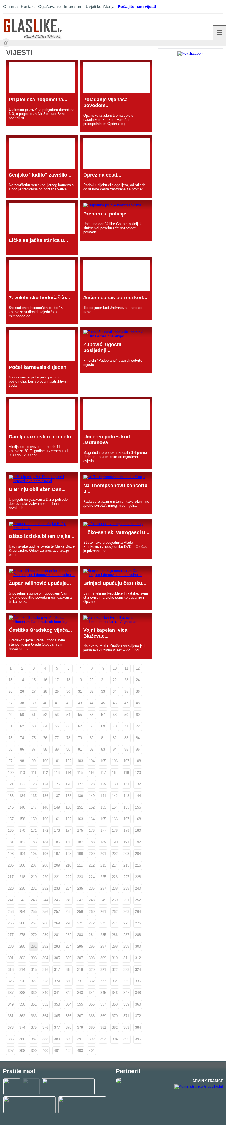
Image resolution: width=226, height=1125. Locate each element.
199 (80, 854)
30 (68, 691)
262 (115, 912)
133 (11, 796)
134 (22, 796)
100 (45, 761)
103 (80, 761)
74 (22, 738)
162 (68, 819)
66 (68, 726)
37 (10, 703)
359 (126, 1004)
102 (68, 761)
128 (92, 784)
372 (138, 1016)
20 (91, 680)
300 (138, 946)
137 (57, 796)
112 (45, 773)
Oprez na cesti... (102, 175)
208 (45, 865)
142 (115, 796)
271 (80, 923)
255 (34, 912)
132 (138, 784)
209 (57, 865)
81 (103, 738)
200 (92, 854)
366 (68, 1016)
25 (10, 691)
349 (11, 1004)
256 (45, 912)
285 (103, 935)
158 (22, 819)
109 (11, 773)
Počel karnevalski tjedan (37, 367)
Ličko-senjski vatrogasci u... (116, 532)
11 (126, 668)
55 (80, 715)
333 (103, 981)
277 (11, 935)
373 (11, 1027)
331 (80, 981)
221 (57, 877)
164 (92, 819)
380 (92, 1027)
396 (138, 1039)
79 (80, 738)
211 (80, 865)
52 (45, 715)
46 (115, 703)
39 (34, 703)
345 (103, 993)
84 (138, 738)
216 (138, 865)
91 (80, 749)
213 (103, 865)
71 (126, 726)
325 (11, 981)
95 (126, 749)
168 (138, 819)
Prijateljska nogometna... (38, 99)
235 (80, 888)
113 (57, 773)
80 (91, 738)
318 (68, 969)
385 (11, 1039)
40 (45, 703)
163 (80, 819)
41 (57, 703)
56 (91, 715)
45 (103, 703)
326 (22, 981)
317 (57, 969)
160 (45, 819)
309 (103, 958)
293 (57, 946)
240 (138, 888)
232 (45, 888)
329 (57, 981)
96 (138, 749)
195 (34, 854)
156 (138, 807)
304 (45, 958)
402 (68, 1051)
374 (22, 1027)
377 (57, 1027)
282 (68, 935)
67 (80, 726)
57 (103, 715)
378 (68, 1027)
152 (92, 807)
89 (57, 749)
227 (126, 877)
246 (68, 900)
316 (45, 969)
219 (34, 877)
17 (57, 680)
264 (138, 912)
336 (138, 981)
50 (22, 715)
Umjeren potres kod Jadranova (106, 439)
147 (34, 807)
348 (138, 993)
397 (11, 1051)
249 (103, 900)
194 (22, 854)
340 (45, 993)
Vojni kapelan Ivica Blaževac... (105, 633)
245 (57, 900)
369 (103, 1016)
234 (68, 888)
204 (138, 854)
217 (11, 877)
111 (33, 773)
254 (22, 912)
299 (126, 946)
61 (10, 726)
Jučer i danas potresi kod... (115, 297)
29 (57, 691)
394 (115, 1039)
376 (45, 1027)
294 (68, 946)
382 (115, 1027)
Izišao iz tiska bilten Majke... (41, 536)
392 (92, 1039)
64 (45, 726)
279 (34, 935)
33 (103, 691)
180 (138, 830)
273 (103, 923)
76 (45, 738)
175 (80, 830)
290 (22, 946)
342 (68, 993)
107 (126, 761)
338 (22, 993)
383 (126, 1027)
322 (115, 969)
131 (126, 784)
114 (68, 773)
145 (11, 807)
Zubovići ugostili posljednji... (103, 347)
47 (126, 703)
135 (34, 796)
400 (45, 1051)
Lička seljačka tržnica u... (38, 240)
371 (126, 1016)
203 (126, 854)
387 (34, 1039)
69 (103, 726)
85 (10, 749)
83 (126, 738)
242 (22, 900)
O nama (10, 6)
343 (80, 993)
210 (68, 865)
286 (115, 935)
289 (11, 946)
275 (126, 923)
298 (115, 946)
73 (10, 738)
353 (57, 1004)
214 (115, 865)
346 (115, 993)
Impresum (73, 6)
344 (92, 993)
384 (138, 1027)
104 (92, 761)
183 (34, 842)
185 (57, 842)
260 (92, 912)
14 (22, 680)
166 (115, 819)
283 (80, 935)
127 (80, 784)
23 (126, 680)
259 (80, 912)
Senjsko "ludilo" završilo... (40, 175)
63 (34, 726)
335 (126, 981)
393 (103, 1039)
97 (10, 761)
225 (103, 877)
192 (138, 842)
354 (68, 1004)
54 (68, 715)
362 (22, 1016)
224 (92, 877)
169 (11, 830)
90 (68, 749)
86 (22, 749)
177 (103, 830)
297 (103, 946)
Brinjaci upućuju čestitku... (114, 583)
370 (115, 1016)
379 (80, 1027)
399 (34, 1051)
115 (80, 773)
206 (22, 865)
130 (115, 784)
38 (22, 703)
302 (22, 958)
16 (45, 680)
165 (103, 819)
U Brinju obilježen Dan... (37, 489)
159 (34, 819)
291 (34, 946)
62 (22, 726)
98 (22, 761)
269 (57, 923)
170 (22, 830)
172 (45, 830)
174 (68, 830)
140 (92, 796)
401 (57, 1051)
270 (68, 923)
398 (22, 1051)
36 (138, 691)
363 (34, 1016)
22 (115, 680)
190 (115, 842)
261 (103, 912)
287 (126, 935)
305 (57, 958)
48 (138, 703)
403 (80, 1051)
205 (11, 865)
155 (126, 807)
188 (92, 842)
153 (103, 807)
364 (45, 1016)
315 (34, 969)
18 (68, 680)
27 (34, 691)
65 (57, 726)
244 (45, 900)
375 (34, 1027)
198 (68, 854)
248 (92, 900)
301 (11, 958)
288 (138, 935)
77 (57, 738)
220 (45, 877)
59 (126, 715)
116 (91, 773)
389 (57, 1039)
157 (11, 819)
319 (80, 969)
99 (34, 761)
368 (92, 1016)
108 (138, 761)
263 (126, 912)
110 (22, 773)
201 (103, 854)
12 (138, 668)
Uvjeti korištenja (100, 6)
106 (115, 761)
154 (115, 807)
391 (80, 1039)
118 (114, 773)
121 (11, 784)
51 (34, 715)
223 (80, 877)
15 (34, 680)
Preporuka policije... (106, 214)
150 (68, 807)
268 (45, 923)
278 (22, 935)
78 (68, 738)
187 (80, 842)
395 (126, 1039)
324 (138, 969)
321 (103, 969)
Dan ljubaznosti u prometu (40, 436)
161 (57, 819)
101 (57, 761)
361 (11, 1016)
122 (22, 784)
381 (103, 1027)
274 (115, 923)
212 (92, 865)
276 (138, 923)
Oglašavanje (49, 6)
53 (57, 715)
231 (34, 888)
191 (126, 842)
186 (68, 842)
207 (34, 865)
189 (103, 842)
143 (126, 796)
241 (11, 900)
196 (45, 854)
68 (91, 726)
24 (138, 680)
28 (45, 691)
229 (11, 888)
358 (115, 1004)
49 (10, 715)
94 (115, 749)
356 (92, 1004)
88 (45, 749)
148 (45, 807)
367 (80, 1016)
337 (11, 993)
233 (57, 888)
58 (115, 715)
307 (80, 958)
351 (34, 1004)
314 (22, 969)
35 (126, 691)
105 (103, 761)
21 (103, 680)
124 (45, 784)
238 (115, 888)
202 (115, 854)
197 (57, 854)
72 (138, 726)
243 (34, 900)
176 (92, 830)
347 (126, 993)
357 (103, 1004)
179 (126, 830)
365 (57, 1016)
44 (91, 703)
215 (126, 865)
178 (115, 830)
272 (92, 923)
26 (22, 691)
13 (10, 680)
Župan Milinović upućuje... (40, 583)
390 (68, 1039)
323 (126, 969)
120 (138, 773)
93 (103, 749)
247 (80, 900)
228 (138, 877)
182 (22, 842)
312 (138, 958)
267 (34, 923)
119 (126, 773)
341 (57, 993)
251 (126, 900)
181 (11, 842)
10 (115, 668)
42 (68, 703)
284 (92, 935)
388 (45, 1039)
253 (11, 912)
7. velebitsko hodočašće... (39, 297)
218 (22, 877)
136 (45, 796)
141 (103, 796)
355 (80, 1004)
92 (91, 749)
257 (57, 912)
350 (22, 1004)
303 (34, 958)
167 (126, 819)
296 (92, 946)
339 (34, 993)
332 (92, 981)
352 (45, 1004)
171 (34, 830)
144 (138, 796)
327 (34, 981)
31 (80, 691)
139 (80, 796)
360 (138, 1004)
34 (115, 691)
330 (68, 981)
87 (34, 749)
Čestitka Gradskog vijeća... (40, 630)
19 (80, 680)
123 (34, 784)
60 (138, 715)
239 (126, 888)
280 (45, 935)
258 (68, 912)
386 (22, 1039)
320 (92, 969)
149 (57, 807)
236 (92, 888)
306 (68, 958)
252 (138, 900)
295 (80, 946)
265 (11, 923)
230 (22, 888)
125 (57, 784)
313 (11, 969)
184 (45, 842)
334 (115, 981)
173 (57, 830)
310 (115, 958)
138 (68, 796)
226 (115, 877)
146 (22, 807)
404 (92, 1051)
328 (45, 981)
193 (11, 854)
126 (68, 784)
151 (80, 807)
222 (68, 877)
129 (103, 784)
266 (22, 923)
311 (126, 958)
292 (45, 946)
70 (115, 726)
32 (91, 691)
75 (34, 738)
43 (80, 703)
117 (103, 773)
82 (115, 738)
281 (57, 935)
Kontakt (28, 6)
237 (103, 888)
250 (115, 900)
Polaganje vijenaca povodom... (105, 102)
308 (92, 958)
